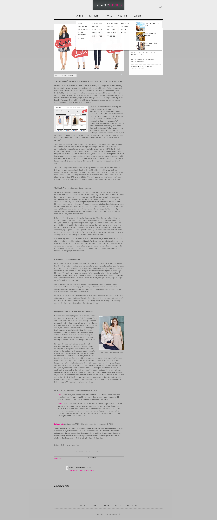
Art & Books (126, 23)
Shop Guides (97, 30)
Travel (108, 16)
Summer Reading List (152, 24)
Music (123, 33)
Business (81, 38)
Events (138, 16)
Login (161, 7)
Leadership (82, 26)
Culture (122, 16)
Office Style (97, 36)
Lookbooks (97, 23)
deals (62, 445)
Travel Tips (111, 33)
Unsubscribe (132, 505)
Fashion (93, 16)
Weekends (111, 36)
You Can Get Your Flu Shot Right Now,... (143, 59)
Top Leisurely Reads (150, 34)
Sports (124, 30)
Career (79, 16)
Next (122, 458)
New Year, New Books (151, 44)
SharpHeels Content (87, 470)
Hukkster (94, 81)
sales (68, 445)
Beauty (95, 26)
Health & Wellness (82, 34)
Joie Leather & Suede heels (96, 395)
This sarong (103, 411)
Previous (58, 458)
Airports (110, 26)
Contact (94, 505)
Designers (96, 33)
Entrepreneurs (84, 30)
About (82, 505)
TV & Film (124, 26)
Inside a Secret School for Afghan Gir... (143, 66)
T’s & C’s (118, 505)
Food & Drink (112, 23)
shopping (75, 445)
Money (81, 23)
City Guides (112, 30)
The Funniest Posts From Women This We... (144, 53)
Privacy (106, 505)
